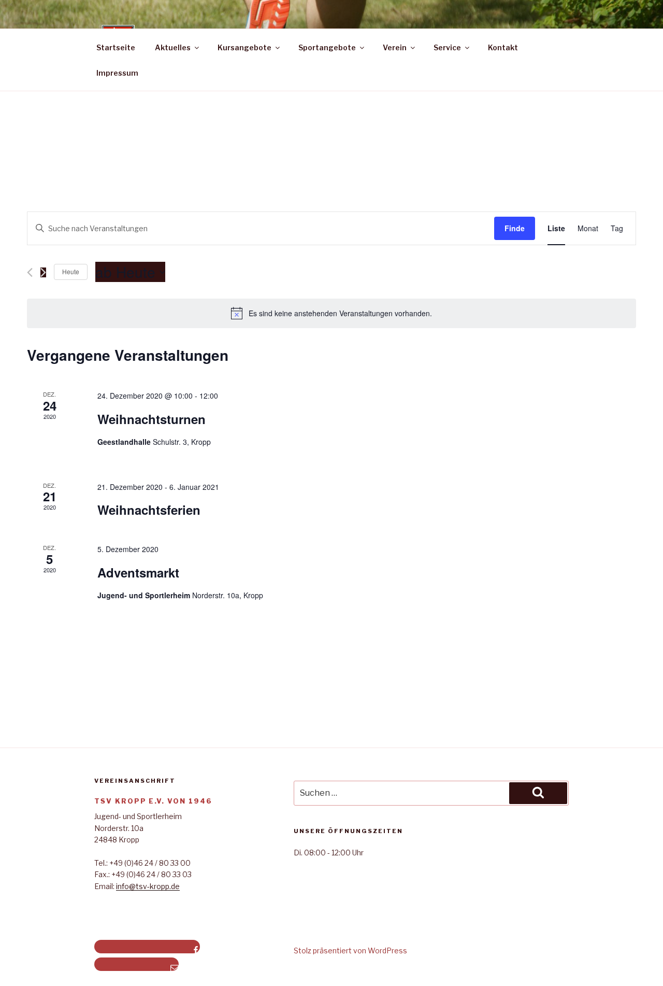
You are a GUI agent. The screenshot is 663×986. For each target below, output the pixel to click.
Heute (70, 271)
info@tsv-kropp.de (148, 886)
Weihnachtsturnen (151, 419)
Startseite (115, 47)
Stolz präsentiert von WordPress (350, 950)
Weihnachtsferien (148, 509)
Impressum (117, 72)
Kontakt (503, 47)
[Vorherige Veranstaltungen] (30, 272)
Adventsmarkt (138, 572)
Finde (515, 228)
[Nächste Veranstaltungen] (43, 272)
